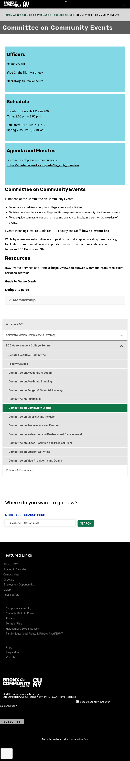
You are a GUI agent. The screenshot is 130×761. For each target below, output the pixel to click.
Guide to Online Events (21, 281)
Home (7, 15)
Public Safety (11, 594)
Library (7, 589)
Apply (9, 647)
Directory (8, 579)
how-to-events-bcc (95, 231)
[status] (40, 523)
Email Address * (8, 705)
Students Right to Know (20, 613)
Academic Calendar (14, 569)
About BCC (20, 15)
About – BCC (10, 564)
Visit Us (10, 657)
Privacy (10, 618)
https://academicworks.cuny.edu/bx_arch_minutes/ (43, 165)
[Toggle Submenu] (121, 335)
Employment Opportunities (19, 584)
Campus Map (11, 574)
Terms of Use (14, 623)
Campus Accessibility (19, 608)
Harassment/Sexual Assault (22, 628)
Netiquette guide (17, 289)
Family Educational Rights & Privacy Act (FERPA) (34, 633)
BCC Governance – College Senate (51, 15)
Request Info (13, 652)
